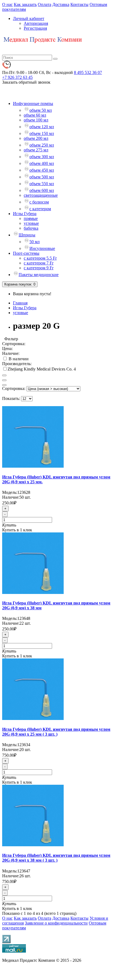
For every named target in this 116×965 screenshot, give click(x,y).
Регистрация (35, 28)
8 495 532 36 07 (88, 72)
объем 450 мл (41, 170)
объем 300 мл (41, 156)
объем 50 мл (40, 110)
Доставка (60, 4)
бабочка (31, 228)
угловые (31, 223)
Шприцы (27, 235)
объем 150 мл (41, 133)
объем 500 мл (41, 177)
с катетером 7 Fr (38, 263)
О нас (7, 4)
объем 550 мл (41, 183)
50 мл (34, 241)
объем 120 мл (41, 126)
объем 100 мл (36, 120)
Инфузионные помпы (33, 103)
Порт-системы (26, 253)
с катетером (40, 208)
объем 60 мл (35, 115)
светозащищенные (41, 195)
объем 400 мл (41, 163)
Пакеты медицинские (39, 274)
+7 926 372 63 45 (17, 77)
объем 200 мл (36, 138)
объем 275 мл (36, 150)
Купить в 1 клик (17, 530)
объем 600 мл (41, 190)
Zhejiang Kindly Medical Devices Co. (41, 369)
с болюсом (39, 202)
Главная (20, 303)
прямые (31, 218)
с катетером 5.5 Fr (40, 258)
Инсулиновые (42, 248)
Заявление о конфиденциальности (56, 923)
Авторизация (36, 23)
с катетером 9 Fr (38, 268)
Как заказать (25, 4)
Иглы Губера (24, 213)
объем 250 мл (41, 145)
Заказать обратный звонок (26, 82)
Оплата (44, 4)
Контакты (79, 4)
